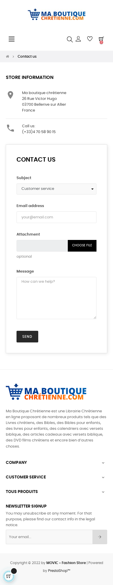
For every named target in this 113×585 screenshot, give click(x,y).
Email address (30, 206)
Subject (24, 178)
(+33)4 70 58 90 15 (39, 132)
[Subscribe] (99, 537)
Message (25, 271)
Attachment (28, 234)
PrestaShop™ (59, 570)
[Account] (78, 39)
